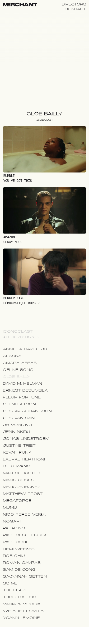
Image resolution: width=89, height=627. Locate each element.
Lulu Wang (16, 466)
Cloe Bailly (17, 376)
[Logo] (20, 5)
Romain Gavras (22, 562)
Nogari (11, 521)
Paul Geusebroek (25, 535)
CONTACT (75, 9)
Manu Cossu (18, 480)
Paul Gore (16, 542)
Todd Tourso (19, 597)
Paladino (14, 528)
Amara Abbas (20, 363)
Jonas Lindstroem (26, 438)
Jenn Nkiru (16, 432)
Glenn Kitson (19, 404)
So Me (10, 583)
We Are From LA (23, 611)
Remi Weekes (19, 549)
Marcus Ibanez (21, 487)
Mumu (10, 507)
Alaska (12, 356)
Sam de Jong (19, 569)
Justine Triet (19, 445)
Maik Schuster (21, 473)
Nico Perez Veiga (24, 514)
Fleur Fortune (22, 397)
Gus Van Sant (20, 418)
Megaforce (17, 500)
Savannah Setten (25, 576)
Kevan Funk (17, 452)
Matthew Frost (23, 494)
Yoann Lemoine (21, 618)
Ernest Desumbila (25, 390)
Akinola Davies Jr (25, 349)
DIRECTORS (74, 4)
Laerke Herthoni (24, 459)
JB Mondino (17, 425)
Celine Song (18, 370)
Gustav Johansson (27, 411)
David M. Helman (22, 383)
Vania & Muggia (22, 604)
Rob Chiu (14, 556)
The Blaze (15, 590)
